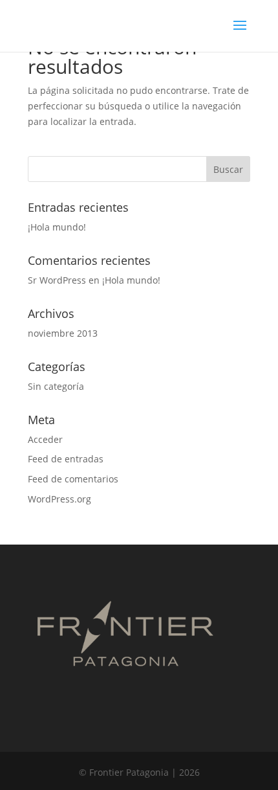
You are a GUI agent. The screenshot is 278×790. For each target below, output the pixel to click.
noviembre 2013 (63, 333)
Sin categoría (56, 386)
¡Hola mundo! (57, 227)
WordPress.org (59, 499)
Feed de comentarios (73, 479)
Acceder (45, 439)
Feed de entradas (65, 459)
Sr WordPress (57, 280)
